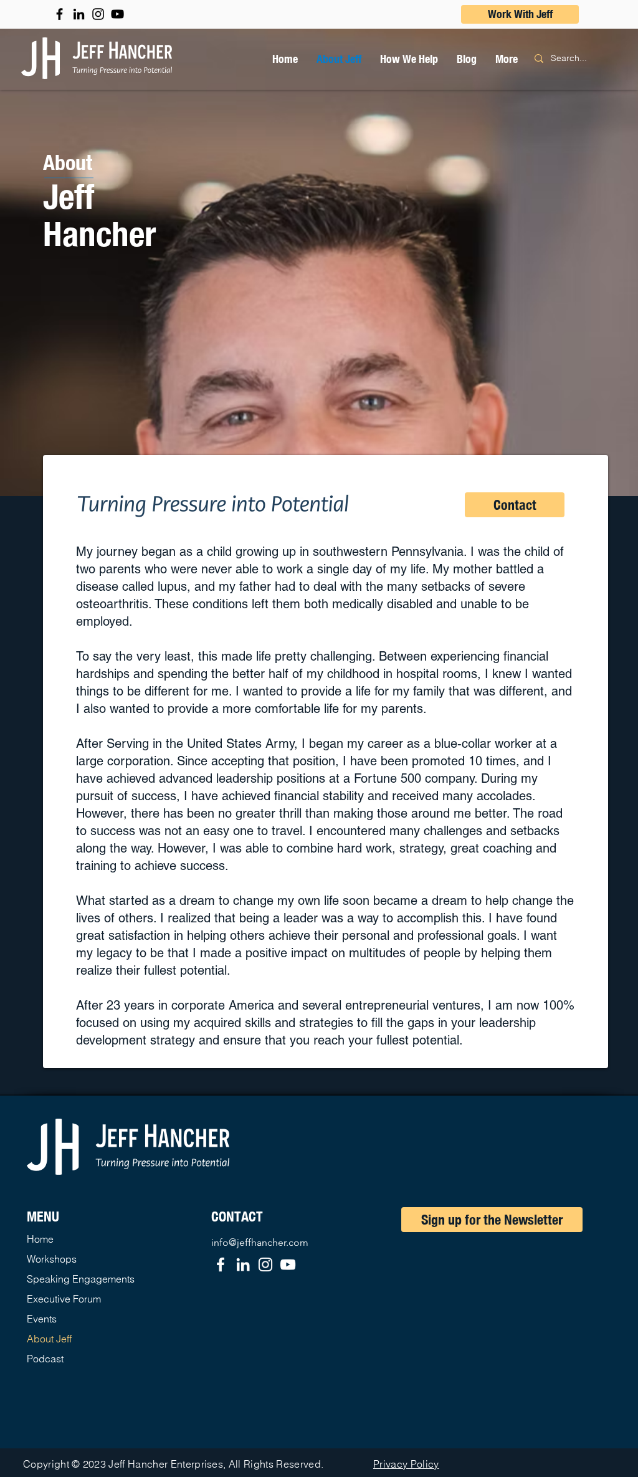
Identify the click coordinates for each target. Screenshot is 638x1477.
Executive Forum (64, 1299)
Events (42, 1318)
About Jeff (49, 1338)
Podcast (45, 1358)
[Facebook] (220, 1264)
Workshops (52, 1259)
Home (40, 1239)
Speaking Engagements (81, 1279)
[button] (409, 58)
